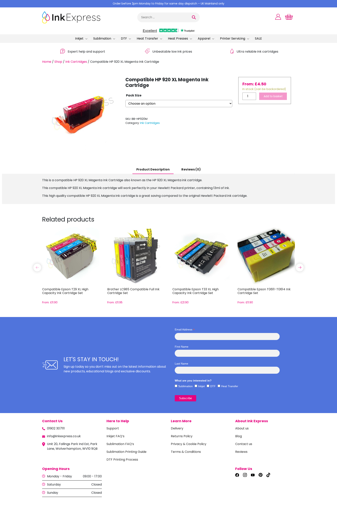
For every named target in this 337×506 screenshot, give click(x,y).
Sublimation (102, 38)
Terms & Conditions (186, 451)
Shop (58, 61)
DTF (124, 38)
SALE (258, 38)
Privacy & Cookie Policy (188, 444)
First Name (181, 346)
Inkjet (79, 38)
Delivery (177, 428)
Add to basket (273, 96)
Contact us (243, 444)
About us (242, 428)
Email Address (185, 329)
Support (112, 428)
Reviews (241, 451)
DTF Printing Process (122, 459)
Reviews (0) (191, 169)
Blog (238, 436)
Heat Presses (178, 38)
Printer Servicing (232, 38)
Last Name (181, 363)
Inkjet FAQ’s (115, 436)
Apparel (204, 38)
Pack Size (133, 95)
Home (46, 61)
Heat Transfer (147, 38)
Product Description (153, 169)
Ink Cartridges (76, 61)
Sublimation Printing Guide (126, 451)
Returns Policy (181, 436)
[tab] (153, 169)
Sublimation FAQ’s (120, 444)
